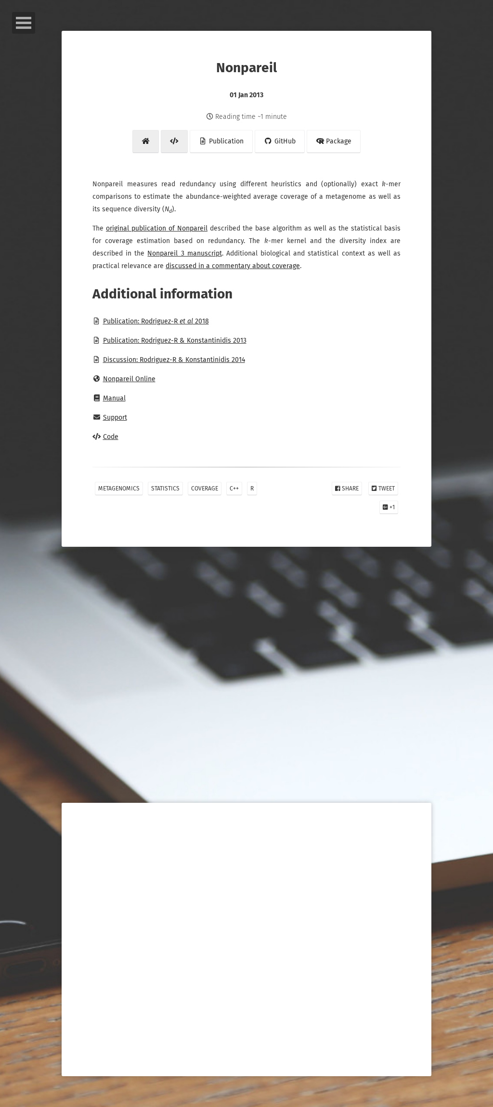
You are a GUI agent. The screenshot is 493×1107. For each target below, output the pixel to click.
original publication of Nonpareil (157, 228)
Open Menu (23, 23)
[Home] (145, 141)
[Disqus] (246, 698)
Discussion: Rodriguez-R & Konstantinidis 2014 (174, 360)
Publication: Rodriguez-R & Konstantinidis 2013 (174, 340)
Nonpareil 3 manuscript (184, 253)
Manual (114, 398)
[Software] (174, 141)
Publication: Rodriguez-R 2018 (156, 321)
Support (115, 417)
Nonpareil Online (129, 379)
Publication (225, 141)
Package (337, 141)
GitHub (284, 141)
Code (110, 437)
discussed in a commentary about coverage (233, 266)
